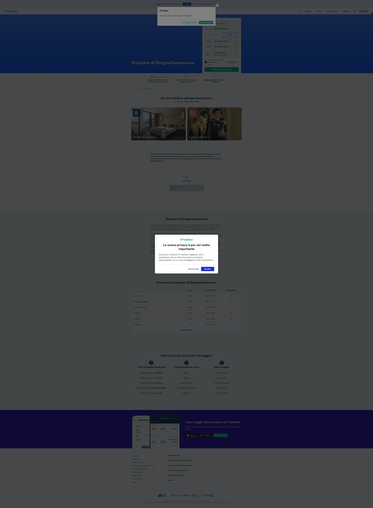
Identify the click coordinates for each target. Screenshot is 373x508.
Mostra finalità (193, 269)
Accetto (207, 269)
